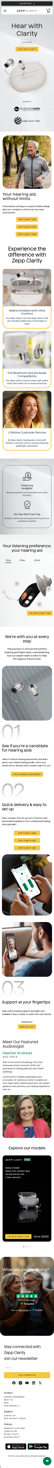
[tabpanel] (27, 1198)
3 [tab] (30, 1246)
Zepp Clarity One (27, 219)
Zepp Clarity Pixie (27, 227)
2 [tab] (27, 1246)
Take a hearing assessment (27, 774)
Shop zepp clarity (27, 49)
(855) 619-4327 (27, 1027)
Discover (27, 42)
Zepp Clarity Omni (27, 234)
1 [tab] (24, 1246)
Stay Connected (27, 1375)
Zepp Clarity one (27, 848)
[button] (5, 10)
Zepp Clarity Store (22, 1456)
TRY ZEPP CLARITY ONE (40, 613)
